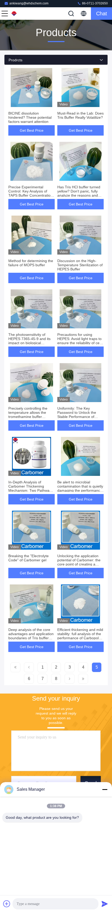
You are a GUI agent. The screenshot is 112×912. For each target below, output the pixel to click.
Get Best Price (31, 130)
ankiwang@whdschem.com (28, 3)
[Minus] (105, 789)
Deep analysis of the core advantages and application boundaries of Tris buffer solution (31, 636)
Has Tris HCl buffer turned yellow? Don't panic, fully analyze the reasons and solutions (78, 193)
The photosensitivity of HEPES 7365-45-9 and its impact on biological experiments (29, 340)
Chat (101, 13)
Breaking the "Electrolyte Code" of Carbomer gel (28, 558)
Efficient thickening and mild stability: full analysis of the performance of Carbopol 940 (80, 636)
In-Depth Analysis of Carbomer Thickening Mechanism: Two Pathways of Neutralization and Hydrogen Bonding (30, 490)
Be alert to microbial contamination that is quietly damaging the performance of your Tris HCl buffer (80, 488)
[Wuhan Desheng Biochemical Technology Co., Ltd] (21, 13)
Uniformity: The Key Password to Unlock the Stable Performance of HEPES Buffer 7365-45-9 (77, 414)
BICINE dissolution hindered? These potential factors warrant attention (30, 117)
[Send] (105, 903)
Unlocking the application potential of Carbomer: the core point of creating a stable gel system (79, 562)
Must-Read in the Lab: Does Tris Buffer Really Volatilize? (80, 115)
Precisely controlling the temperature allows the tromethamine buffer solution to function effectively (27, 416)
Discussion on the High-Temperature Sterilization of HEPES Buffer (80, 265)
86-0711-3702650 (94, 3)
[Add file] (6, 903)
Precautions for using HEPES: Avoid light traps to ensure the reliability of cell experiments (79, 340)
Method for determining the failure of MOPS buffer (30, 263)
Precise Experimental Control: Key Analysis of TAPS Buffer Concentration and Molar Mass (30, 193)
